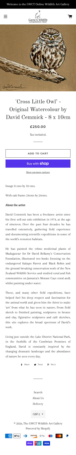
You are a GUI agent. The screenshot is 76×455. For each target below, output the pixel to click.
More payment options (38, 172)
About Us (38, 398)
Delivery (38, 404)
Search (38, 392)
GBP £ (36, 414)
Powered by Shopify (38, 428)
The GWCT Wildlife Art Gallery (42, 423)
